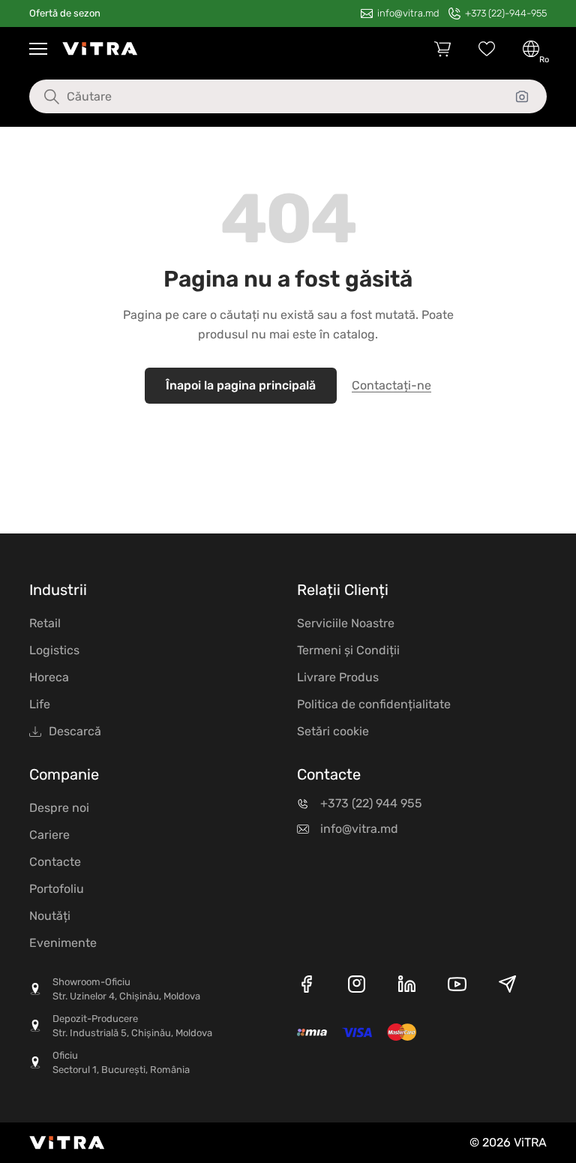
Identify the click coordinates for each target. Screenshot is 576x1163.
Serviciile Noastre (345, 623)
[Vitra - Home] (99, 49)
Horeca (49, 677)
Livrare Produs (338, 677)
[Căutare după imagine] (522, 97)
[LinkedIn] (407, 987)
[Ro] (531, 49)
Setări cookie (333, 731)
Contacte (55, 862)
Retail (45, 623)
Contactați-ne (391, 385)
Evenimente (63, 943)
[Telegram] (507, 987)
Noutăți (49, 916)
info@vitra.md (359, 829)
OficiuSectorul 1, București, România (121, 1063)
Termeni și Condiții (348, 650)
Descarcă (75, 731)
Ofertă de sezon (64, 13)
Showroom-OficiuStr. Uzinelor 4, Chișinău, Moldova (126, 989)
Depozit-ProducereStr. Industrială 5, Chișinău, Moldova (132, 1026)
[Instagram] (356, 987)
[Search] (40, 97)
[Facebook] (306, 987)
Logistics (54, 650)
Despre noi (59, 808)
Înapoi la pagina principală (241, 385)
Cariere (49, 835)
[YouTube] (457, 987)
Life (39, 704)
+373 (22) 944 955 (371, 803)
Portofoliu (56, 889)
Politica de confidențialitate (374, 704)
